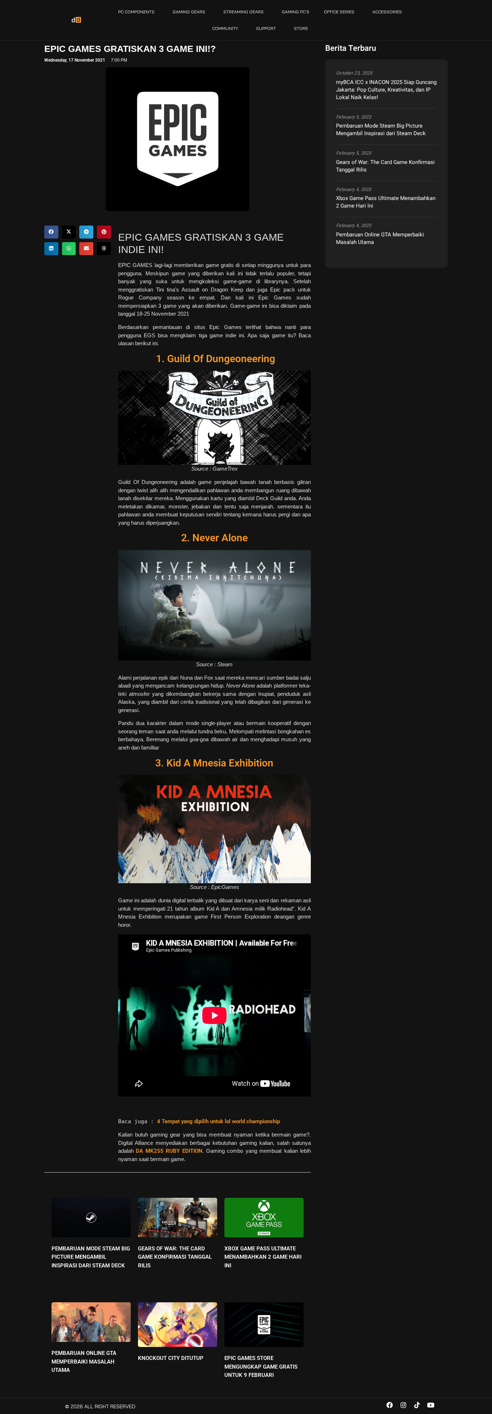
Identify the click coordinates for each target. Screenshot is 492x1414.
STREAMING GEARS (243, 11)
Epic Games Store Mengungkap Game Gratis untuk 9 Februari (261, 1366)
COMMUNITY (225, 28)
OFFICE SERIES (339, 11)
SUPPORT (266, 28)
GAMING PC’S (295, 11)
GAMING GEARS (189, 11)
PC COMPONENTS (136, 11)
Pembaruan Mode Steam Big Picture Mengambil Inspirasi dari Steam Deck (91, 1257)
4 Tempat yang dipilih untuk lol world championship (218, 1121)
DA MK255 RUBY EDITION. (169, 1151)
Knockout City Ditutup (170, 1358)
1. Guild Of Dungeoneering (214, 359)
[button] (51, 232)
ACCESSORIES (387, 11)
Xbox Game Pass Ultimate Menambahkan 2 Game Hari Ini (262, 1257)
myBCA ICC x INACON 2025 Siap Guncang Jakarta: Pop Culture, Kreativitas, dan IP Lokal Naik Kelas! (386, 89)
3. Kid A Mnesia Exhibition (214, 763)
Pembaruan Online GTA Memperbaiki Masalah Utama (84, 1361)
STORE (301, 28)
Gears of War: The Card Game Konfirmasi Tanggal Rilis (175, 1257)
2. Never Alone (214, 538)
